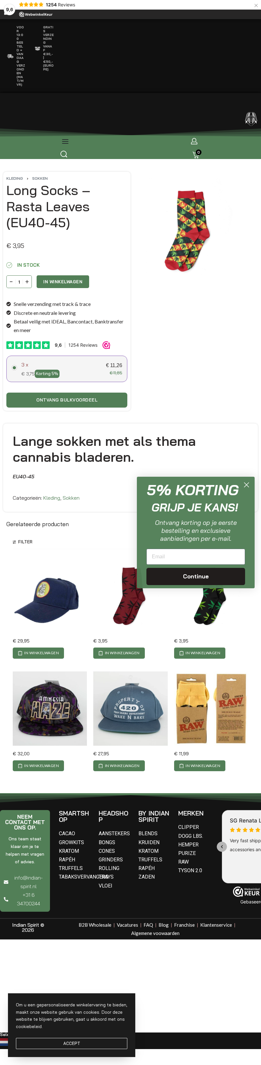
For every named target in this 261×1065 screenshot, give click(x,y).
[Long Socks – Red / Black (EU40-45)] (130, 596)
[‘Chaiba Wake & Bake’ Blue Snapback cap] (130, 708)
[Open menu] (65, 141)
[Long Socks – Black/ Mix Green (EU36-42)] (211, 596)
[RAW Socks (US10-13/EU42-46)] (211, 708)
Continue (196, 576)
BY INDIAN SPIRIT (153, 816)
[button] (38, 653)
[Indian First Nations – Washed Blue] (50, 596)
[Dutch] (5, 1041)
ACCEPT (71, 1043)
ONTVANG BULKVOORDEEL (66, 400)
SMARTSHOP (74, 816)
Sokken (40, 178)
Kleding (14, 178)
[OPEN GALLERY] (189, 230)
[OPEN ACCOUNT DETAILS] (194, 141)
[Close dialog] (246, 484)
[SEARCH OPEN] (63, 154)
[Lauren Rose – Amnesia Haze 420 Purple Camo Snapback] (50, 708)
